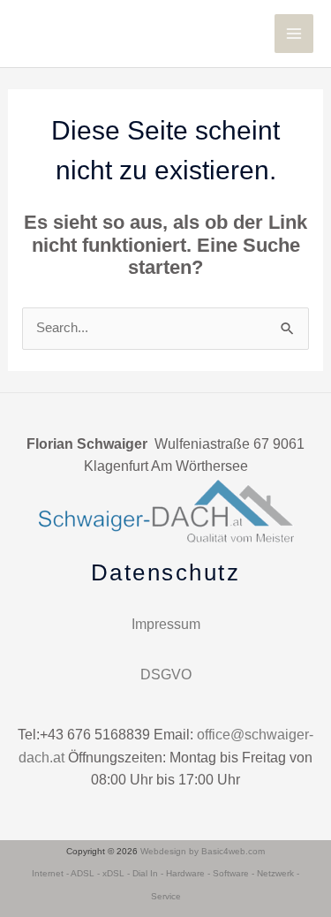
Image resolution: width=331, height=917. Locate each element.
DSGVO (166, 674)
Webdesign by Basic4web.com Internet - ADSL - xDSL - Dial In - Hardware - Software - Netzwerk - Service (165, 873)
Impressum (166, 624)
